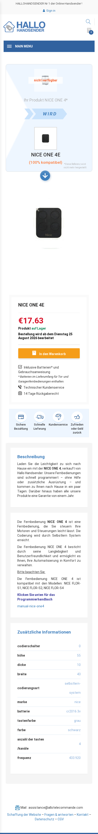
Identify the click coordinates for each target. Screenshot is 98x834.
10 (79, 665)
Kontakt (82, 814)
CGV (61, 819)
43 (79, 674)
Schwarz (74, 730)
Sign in (50, 10)
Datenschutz (44, 819)
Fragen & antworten (58, 814)
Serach (89, 21)
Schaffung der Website (24, 814)
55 (79, 655)
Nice (78, 702)
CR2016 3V (73, 711)
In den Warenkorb (52, 354)
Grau (77, 720)
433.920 (75, 758)
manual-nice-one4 (30, 606)
